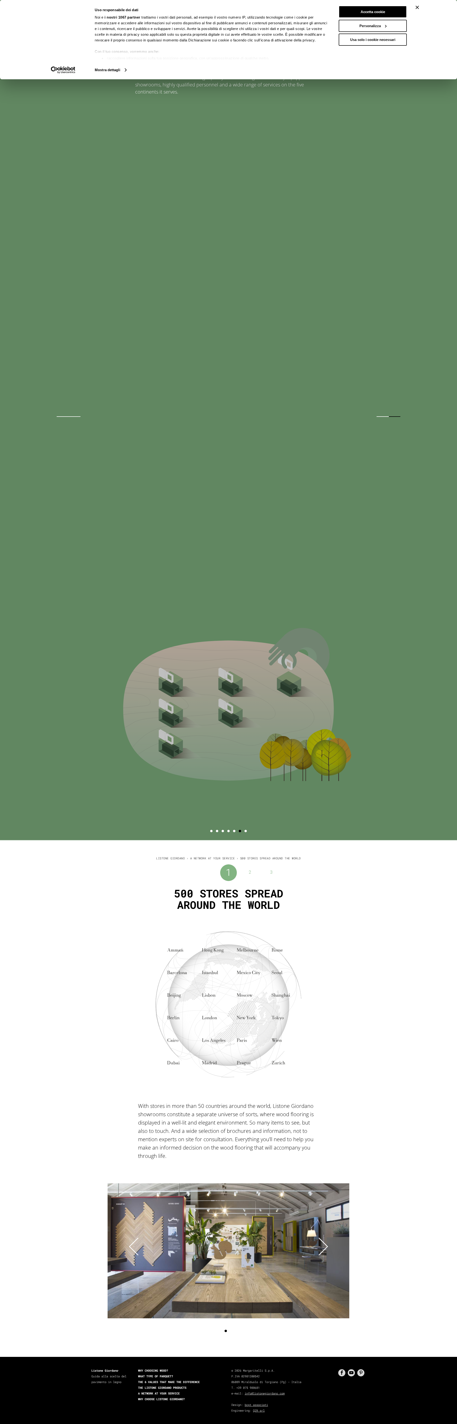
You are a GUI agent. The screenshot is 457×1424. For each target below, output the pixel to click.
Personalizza (370, 26)
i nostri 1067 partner (122, 17)
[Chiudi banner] (417, 7)
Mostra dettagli (107, 70)
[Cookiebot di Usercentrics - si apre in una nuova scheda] (63, 70)
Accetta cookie (373, 12)
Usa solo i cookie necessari (372, 40)
